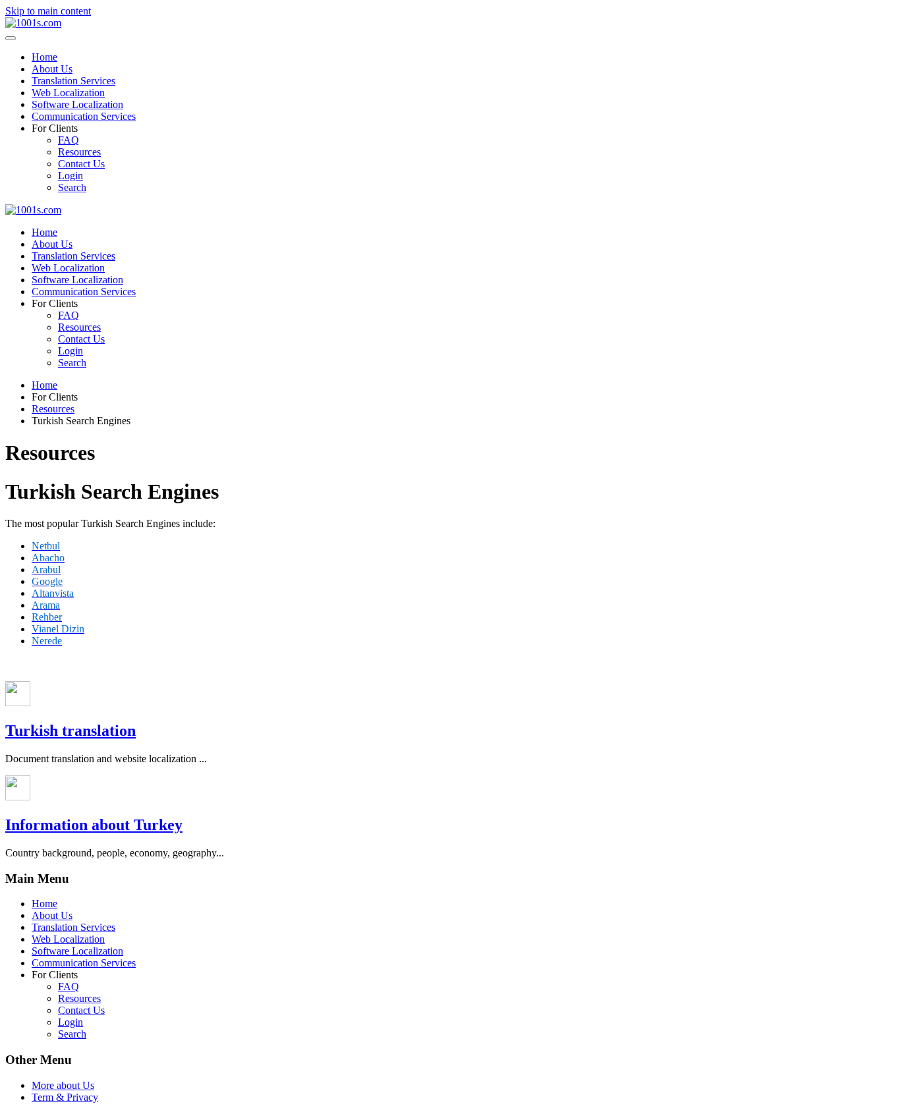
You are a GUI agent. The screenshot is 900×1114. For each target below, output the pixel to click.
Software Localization (77, 104)
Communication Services (84, 116)
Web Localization (68, 92)
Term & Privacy (65, 1097)
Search (72, 187)
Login (70, 175)
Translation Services (73, 80)
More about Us (63, 1085)
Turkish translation (70, 730)
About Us (52, 68)
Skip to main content (48, 10)
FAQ (68, 140)
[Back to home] (33, 22)
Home (44, 57)
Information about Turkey (94, 824)
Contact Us (81, 163)
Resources (79, 151)
